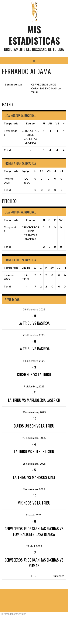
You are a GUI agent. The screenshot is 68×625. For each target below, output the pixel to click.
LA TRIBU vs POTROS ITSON (34, 451)
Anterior (9, 575)
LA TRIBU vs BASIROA (34, 323)
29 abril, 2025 (34, 546)
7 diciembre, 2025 (34, 386)
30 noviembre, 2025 (34, 412)
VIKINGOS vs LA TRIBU (34, 503)
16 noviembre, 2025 (34, 463)
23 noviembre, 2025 (34, 437)
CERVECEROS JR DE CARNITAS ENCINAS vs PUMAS (34, 562)
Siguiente (58, 575)
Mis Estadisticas (34, 35)
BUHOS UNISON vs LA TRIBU (34, 426)
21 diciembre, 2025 (34, 335)
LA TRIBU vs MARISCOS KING (34, 477)
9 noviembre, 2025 (34, 489)
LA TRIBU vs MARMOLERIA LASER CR (34, 400)
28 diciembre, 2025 (34, 309)
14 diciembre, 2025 (34, 360)
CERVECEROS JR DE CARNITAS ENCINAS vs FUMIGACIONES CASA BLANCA (34, 531)
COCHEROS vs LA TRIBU (34, 374)
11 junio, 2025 (34, 515)
